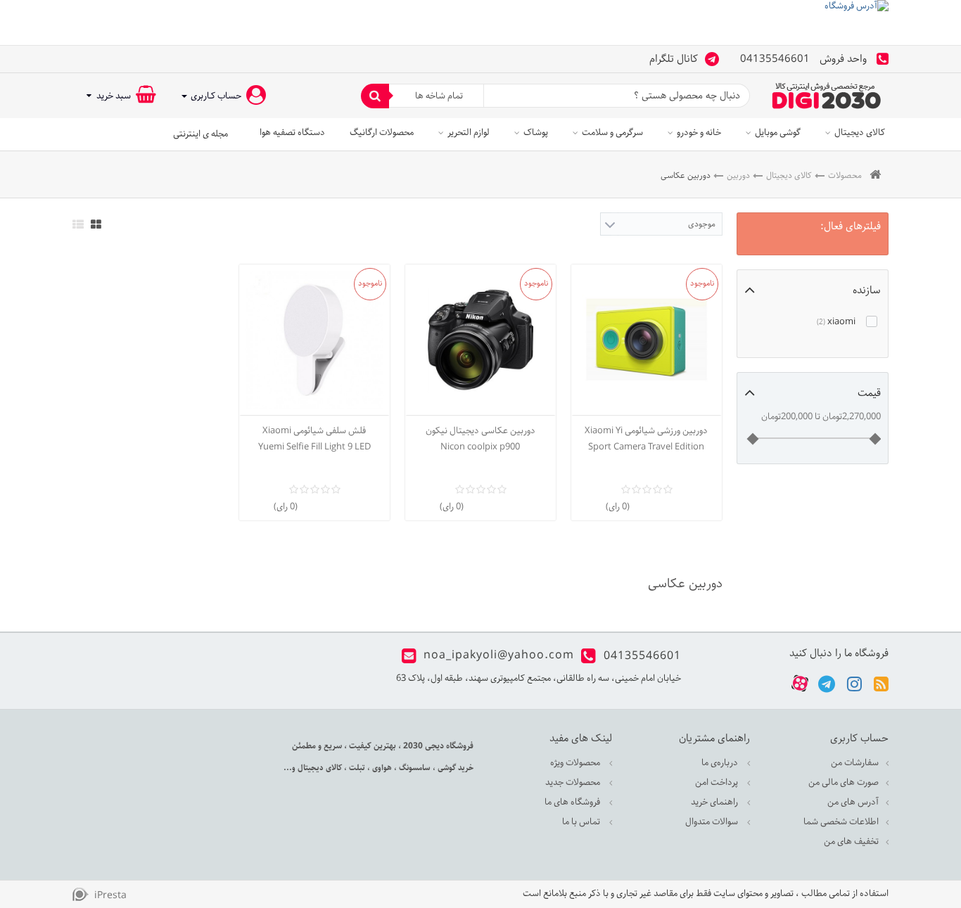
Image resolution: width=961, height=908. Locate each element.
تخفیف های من (851, 841)
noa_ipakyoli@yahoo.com (499, 655)
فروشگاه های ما (573, 802)
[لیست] (78, 224)
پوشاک (535, 132)
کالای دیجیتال (859, 132)
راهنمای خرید (715, 802)
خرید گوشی (454, 767)
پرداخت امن (717, 782)
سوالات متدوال (712, 822)
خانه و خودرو (699, 132)
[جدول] (96, 224)
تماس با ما (582, 822)
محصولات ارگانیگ (382, 132)
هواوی (381, 767)
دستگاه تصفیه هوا (292, 132)
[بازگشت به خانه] (875, 175)
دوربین (738, 175)
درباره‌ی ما (720, 763)
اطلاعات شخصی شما (841, 822)
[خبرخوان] (881, 683)
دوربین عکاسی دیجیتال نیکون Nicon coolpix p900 (480, 439)
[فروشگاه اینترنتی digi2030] (827, 95)
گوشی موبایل (778, 132)
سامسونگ (414, 767)
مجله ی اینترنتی (200, 134)
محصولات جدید (573, 782)
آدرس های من (853, 802)
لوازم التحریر (468, 132)
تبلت (356, 767)
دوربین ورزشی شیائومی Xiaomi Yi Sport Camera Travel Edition (646, 439)
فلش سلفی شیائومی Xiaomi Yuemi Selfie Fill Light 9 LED (314, 439)
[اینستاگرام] (854, 683)
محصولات (845, 175)
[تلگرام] (826, 683)
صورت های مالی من (843, 782)
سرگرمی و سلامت (612, 132)
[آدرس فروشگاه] (480, 22)
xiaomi (837, 322)
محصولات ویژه (576, 763)
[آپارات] (799, 684)
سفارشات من (855, 763)
